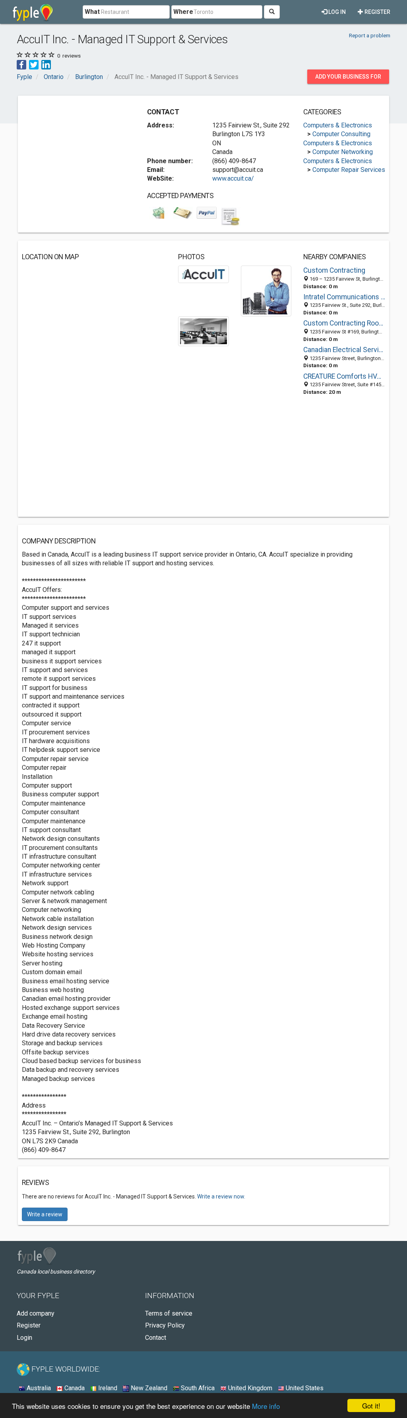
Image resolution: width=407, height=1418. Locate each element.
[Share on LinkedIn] (46, 64)
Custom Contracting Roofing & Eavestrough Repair (344, 323)
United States (304, 1388)
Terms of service (168, 1313)
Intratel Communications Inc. (344, 297)
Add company (35, 1313)
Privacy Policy (165, 1325)
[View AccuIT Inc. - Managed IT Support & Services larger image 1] (203, 273)
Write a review (44, 1214)
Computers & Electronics (337, 125)
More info (266, 1406)
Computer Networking (342, 152)
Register (376, 12)
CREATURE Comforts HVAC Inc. (344, 376)
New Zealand (148, 1388)
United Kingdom (249, 1388)
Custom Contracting (334, 270)
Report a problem (369, 35)
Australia (38, 1388)
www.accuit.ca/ (233, 178)
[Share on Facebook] (21, 64)
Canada (74, 1388)
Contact (155, 1337)
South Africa (197, 1388)
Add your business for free (348, 78)
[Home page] (33, 12)
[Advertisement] (81, 149)
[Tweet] (34, 64)
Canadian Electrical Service (344, 350)
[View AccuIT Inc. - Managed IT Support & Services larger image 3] (203, 331)
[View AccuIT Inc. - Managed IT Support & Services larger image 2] (266, 290)
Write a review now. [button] (221, 1196)
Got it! (371, 1405)
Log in (336, 12)
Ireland (107, 1388)
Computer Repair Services (348, 169)
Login (24, 1337)
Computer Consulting (341, 134)
